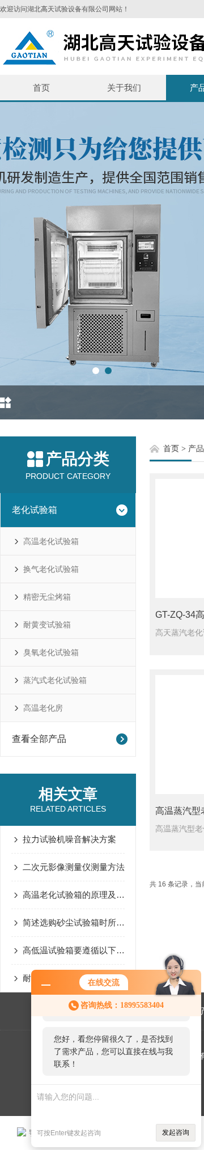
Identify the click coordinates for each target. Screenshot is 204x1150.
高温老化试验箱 (51, 541)
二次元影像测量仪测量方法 (74, 867)
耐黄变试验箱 (47, 624)
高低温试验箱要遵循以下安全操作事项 (74, 950)
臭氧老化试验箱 (51, 652)
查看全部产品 (39, 739)
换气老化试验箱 (51, 569)
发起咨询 (175, 1132)
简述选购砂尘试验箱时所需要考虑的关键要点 (74, 922)
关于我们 (124, 87)
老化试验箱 (34, 510)
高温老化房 (43, 707)
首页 (41, 87)
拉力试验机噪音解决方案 (69, 839)
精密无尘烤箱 (47, 596)
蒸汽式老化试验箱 (55, 680)
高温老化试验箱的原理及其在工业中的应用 (74, 894)
